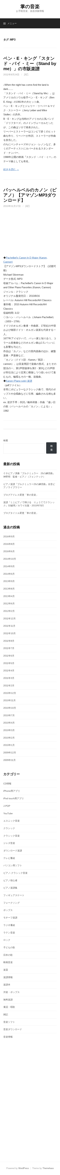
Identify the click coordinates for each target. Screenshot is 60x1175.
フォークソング (11, 902)
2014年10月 (9, 558)
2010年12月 (9, 693)
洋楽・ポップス (11, 992)
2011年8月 (8, 641)
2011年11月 (9, 626)
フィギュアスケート (13, 895)
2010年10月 (9, 708)
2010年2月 (9, 737)
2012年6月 (9, 603)
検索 (5, 440)
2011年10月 (9, 633)
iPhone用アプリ (11, 791)
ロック (6, 940)
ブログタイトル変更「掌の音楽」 (20, 513)
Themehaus (48, 1168)
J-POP (6, 806)
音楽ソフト (9, 1022)
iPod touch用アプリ (13, 798)
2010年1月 (9, 745)
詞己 (26, 74)
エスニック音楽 (11, 820)
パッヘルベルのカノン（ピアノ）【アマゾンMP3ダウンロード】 (30, 195)
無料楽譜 (8, 999)
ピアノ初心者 (10, 880)
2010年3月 (9, 730)
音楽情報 (8, 1036)
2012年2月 (9, 611)
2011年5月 (8, 663)
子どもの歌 (9, 947)
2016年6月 (9, 551)
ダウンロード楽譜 (12, 850)
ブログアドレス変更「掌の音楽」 (20, 494)
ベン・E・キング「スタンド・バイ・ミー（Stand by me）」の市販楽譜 (29, 63)
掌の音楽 (30, 6)
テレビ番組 (9, 858)
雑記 (5, 1014)
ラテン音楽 (9, 932)
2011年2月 (8, 685)
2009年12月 (9, 752)
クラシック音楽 (11, 835)
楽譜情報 (8, 977)
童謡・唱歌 (9, 1007)
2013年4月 (9, 596)
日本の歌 (8, 955)
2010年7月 (9, 715)
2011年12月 (9, 618)
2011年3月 (8, 678)
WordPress (23, 1168)
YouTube (8, 813)
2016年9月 (9, 536)
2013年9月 (9, 581)
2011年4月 (8, 670)
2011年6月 (8, 655)
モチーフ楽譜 (10, 917)
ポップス (8, 910)
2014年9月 (9, 566)
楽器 (5, 969)
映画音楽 (8, 962)
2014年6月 (9, 573)
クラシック (9, 828)
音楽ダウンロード (12, 1029)
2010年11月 (9, 700)
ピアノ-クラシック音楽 (15, 873)
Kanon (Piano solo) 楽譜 (19, 380)
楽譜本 (6, 984)
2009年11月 (9, 760)
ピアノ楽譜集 (10, 887)
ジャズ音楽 (9, 843)
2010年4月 (9, 722)
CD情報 (7, 783)
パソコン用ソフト (12, 865)
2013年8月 (9, 588)
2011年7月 (8, 648)
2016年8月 (9, 544)
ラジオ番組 (9, 925)
